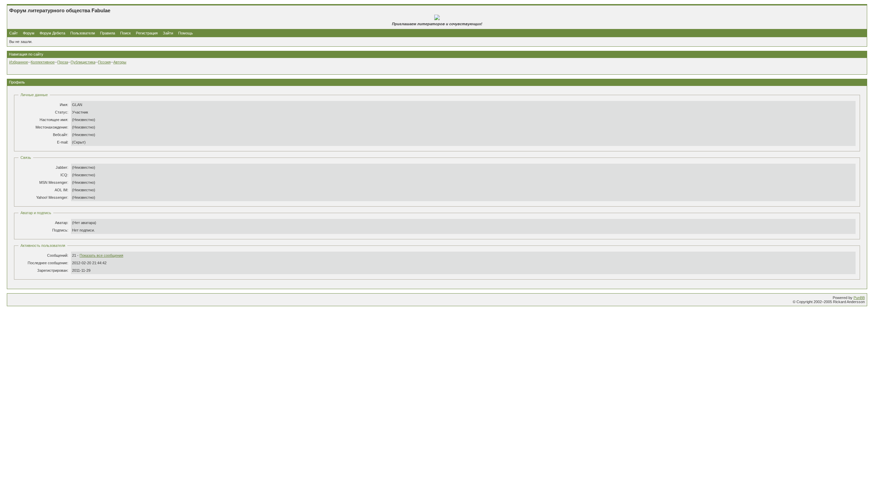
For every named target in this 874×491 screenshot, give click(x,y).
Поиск (125, 33)
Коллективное (43, 62)
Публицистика (83, 62)
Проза (62, 62)
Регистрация (147, 33)
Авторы (119, 62)
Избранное (18, 62)
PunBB (859, 298)
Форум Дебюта (53, 33)
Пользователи (82, 33)
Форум (28, 33)
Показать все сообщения (101, 255)
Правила (107, 33)
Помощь (185, 33)
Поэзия (104, 62)
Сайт (14, 33)
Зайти (168, 33)
